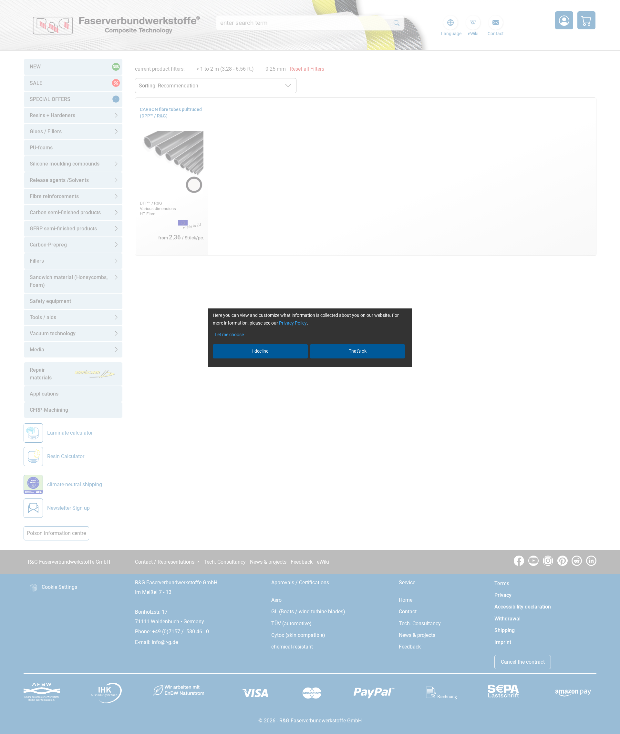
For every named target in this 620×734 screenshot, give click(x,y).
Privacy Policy (293, 323)
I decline (260, 351)
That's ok (358, 351)
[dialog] (310, 367)
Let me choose (229, 334)
